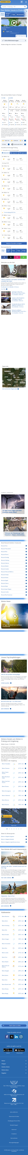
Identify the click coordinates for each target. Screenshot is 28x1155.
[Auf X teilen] (11, 257)
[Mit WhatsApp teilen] (23, 257)
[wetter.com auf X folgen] (12, 1037)
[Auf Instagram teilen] (17, 257)
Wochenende (20, 14)
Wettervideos (5, 1070)
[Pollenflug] (22, 2)
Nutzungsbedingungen (14, 1142)
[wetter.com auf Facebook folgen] (7, 1036)
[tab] (5, 153)
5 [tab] (16, 829)
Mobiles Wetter (6, 1067)
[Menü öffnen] (25, 2)
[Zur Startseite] (6, 1)
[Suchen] (25, 6)
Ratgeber (4, 1073)
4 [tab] (14, 829)
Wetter (3, 1060)
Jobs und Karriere (14, 1112)
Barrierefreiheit (14, 1138)
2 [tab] (9, 829)
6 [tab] (18, 829)
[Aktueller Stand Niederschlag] (14, 377)
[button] (14, 242)
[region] (14, 212)
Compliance (14, 1133)
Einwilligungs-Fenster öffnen (14, 1120)
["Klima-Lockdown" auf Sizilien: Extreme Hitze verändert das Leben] (14, 271)
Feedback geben (13, 33)
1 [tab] (7, 829)
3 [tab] (11, 829)
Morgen (8, 14)
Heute (2, 14)
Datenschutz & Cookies (14, 1116)
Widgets (4, 1064)
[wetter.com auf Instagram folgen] (21, 1036)
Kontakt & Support (14, 1125)
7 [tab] (21, 829)
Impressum (14, 1129)
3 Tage (13, 14)
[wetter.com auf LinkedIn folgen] (16, 1036)
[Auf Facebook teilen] (4, 257)
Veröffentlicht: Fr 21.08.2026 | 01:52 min (10, 287)
